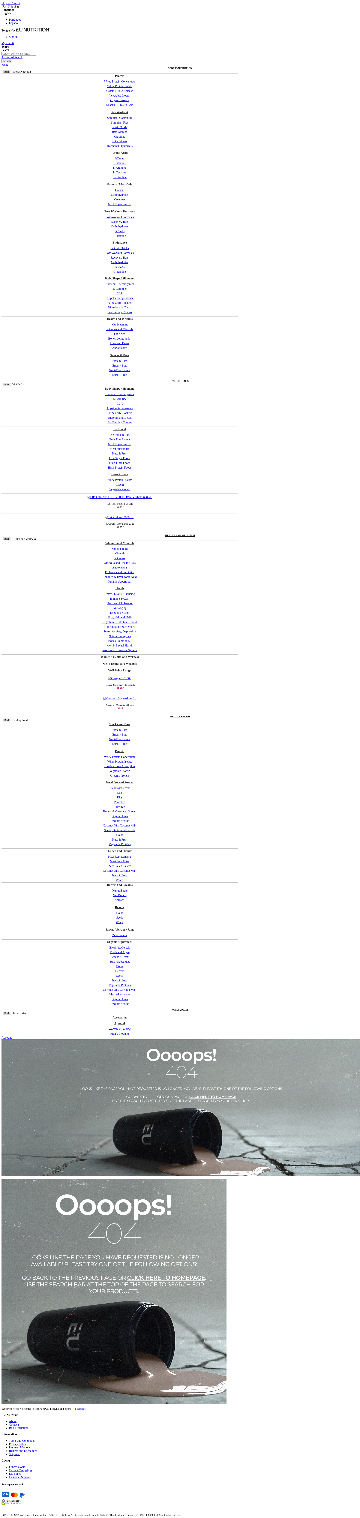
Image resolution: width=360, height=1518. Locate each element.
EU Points (15, 1473)
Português (15, 19)
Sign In (13, 36)
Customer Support (20, 1477)
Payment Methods (19, 1447)
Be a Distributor (18, 1428)
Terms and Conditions (22, 1440)
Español (14, 23)
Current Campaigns (20, 1470)
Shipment (14, 1454)
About (12, 1421)
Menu (5, 64)
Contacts (14, 1424)
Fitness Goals (17, 1466)
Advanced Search (12, 57)
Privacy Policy (17, 1444)
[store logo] (33, 30)
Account (7, 1037)
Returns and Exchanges (23, 1450)
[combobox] (19, 54)
